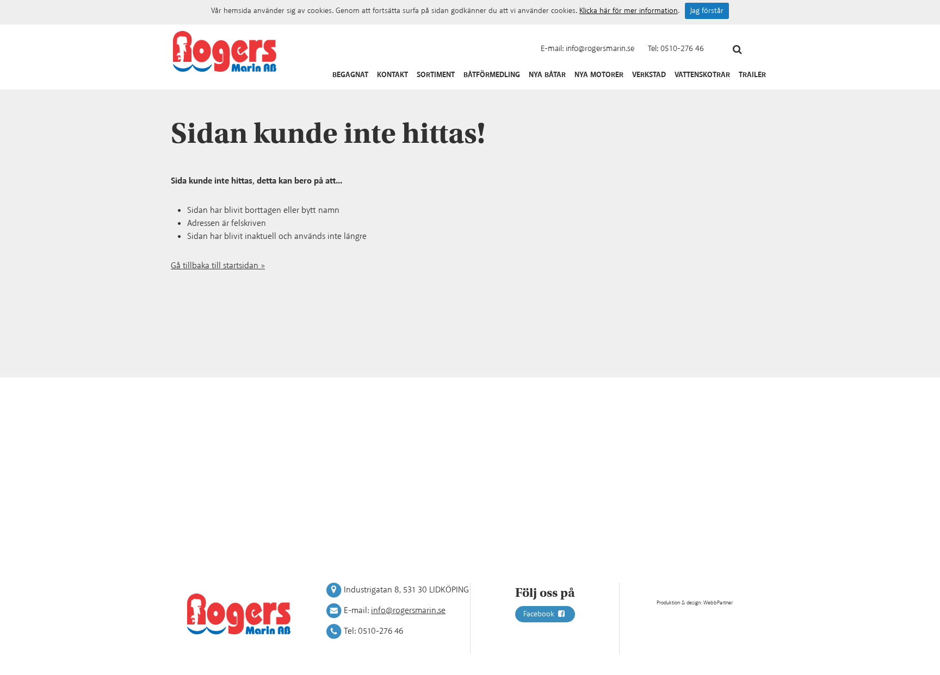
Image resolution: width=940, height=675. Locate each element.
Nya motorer (598, 75)
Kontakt (392, 75)
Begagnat (350, 75)
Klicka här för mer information (628, 10)
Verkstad (649, 75)
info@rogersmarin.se (600, 48)
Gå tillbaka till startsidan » (218, 266)
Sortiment (436, 75)
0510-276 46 (682, 48)
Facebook (539, 614)
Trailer (752, 75)
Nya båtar (547, 75)
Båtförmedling (491, 75)
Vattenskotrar (702, 75)
